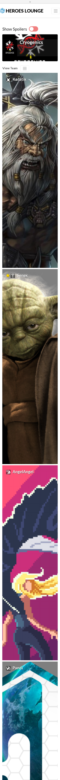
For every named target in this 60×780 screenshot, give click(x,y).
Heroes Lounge (24, 10)
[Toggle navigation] (55, 11)
